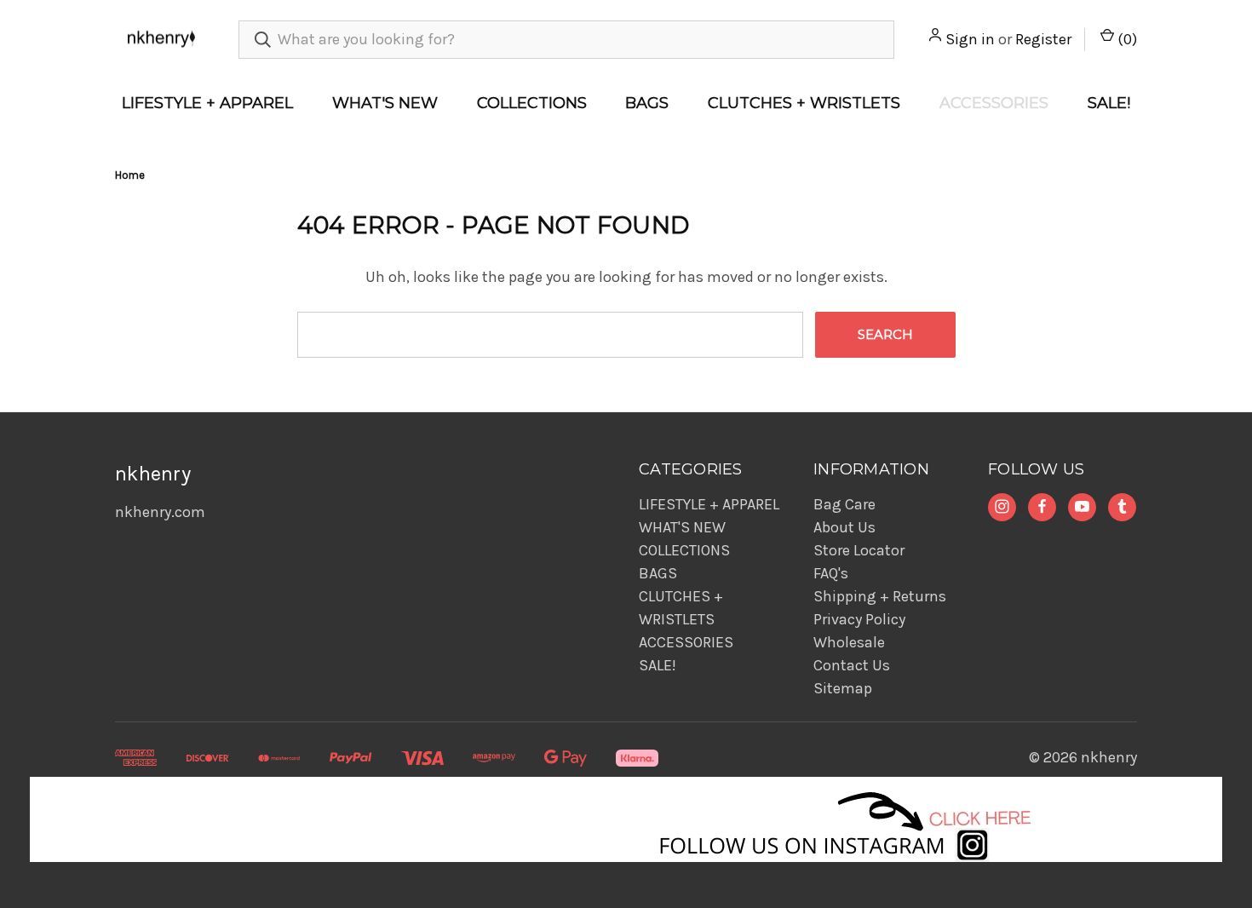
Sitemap (842, 688)
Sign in (970, 39)
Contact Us (851, 665)
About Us (844, 527)
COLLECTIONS (532, 103)
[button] (626, 819)
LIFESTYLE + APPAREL (207, 103)
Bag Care (844, 504)
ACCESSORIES (993, 103)
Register (1043, 39)
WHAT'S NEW (385, 103)
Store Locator (859, 550)
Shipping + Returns (879, 596)
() (1125, 39)
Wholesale (849, 642)
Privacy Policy (859, 619)
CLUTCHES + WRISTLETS (804, 103)
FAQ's (830, 573)
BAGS (647, 103)
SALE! (1109, 103)
